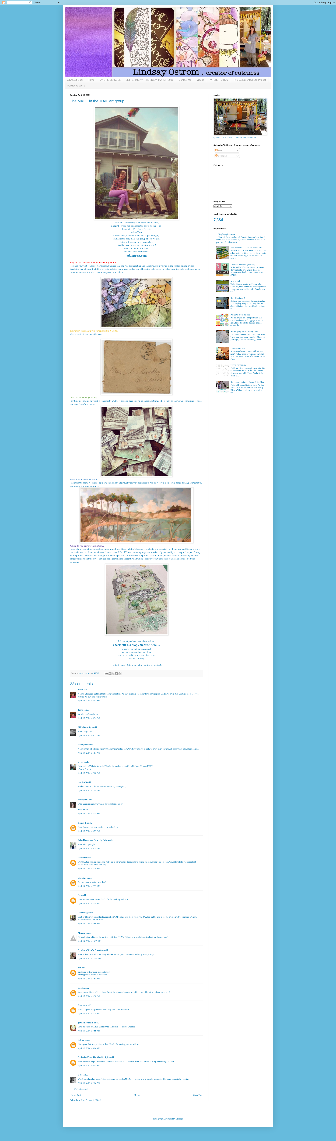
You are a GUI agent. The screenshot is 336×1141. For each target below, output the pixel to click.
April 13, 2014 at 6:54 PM (89, 718)
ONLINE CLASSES (110, 79)
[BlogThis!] (109, 673)
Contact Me (185, 79)
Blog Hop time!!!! (238, 297)
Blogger (179, 1118)
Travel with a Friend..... (240, 348)
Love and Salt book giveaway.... (243, 264)
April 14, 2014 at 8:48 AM (89, 903)
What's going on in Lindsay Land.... (245, 331)
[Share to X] (113, 673)
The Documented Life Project (249, 79)
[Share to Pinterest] (119, 673)
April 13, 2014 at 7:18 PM (89, 790)
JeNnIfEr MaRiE (85, 1022)
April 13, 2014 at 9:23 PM (89, 848)
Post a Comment (81, 1088)
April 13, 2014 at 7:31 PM (89, 813)
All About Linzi (75, 79)
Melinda (81, 932)
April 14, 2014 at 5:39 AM (89, 868)
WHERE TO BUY (218, 79)
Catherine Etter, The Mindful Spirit (94, 1057)
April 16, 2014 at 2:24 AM (89, 1013)
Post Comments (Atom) (91, 1100)
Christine (82, 877)
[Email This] (106, 673)
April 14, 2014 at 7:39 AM (89, 886)
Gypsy (81, 761)
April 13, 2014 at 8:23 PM (89, 831)
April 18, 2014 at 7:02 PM (89, 1082)
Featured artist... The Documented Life (246, 247)
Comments (222, 155)
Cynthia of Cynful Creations (91, 950)
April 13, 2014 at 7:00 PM (89, 773)
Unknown (82, 857)
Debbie (81, 1039)
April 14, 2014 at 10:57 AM (89, 941)
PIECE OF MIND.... (239, 365)
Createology (83, 912)
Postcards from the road (240, 314)
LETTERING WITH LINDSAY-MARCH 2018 (149, 79)
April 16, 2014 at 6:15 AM (89, 1065)
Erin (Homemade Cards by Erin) (92, 840)
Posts (220, 150)
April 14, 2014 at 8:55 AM (89, 923)
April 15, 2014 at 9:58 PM (89, 996)
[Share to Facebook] (116, 673)
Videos (200, 79)
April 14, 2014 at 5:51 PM (89, 978)
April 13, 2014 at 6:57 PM (89, 735)
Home (91, 79)
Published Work (76, 85)
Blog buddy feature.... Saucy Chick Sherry (248, 381)
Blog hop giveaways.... (227, 234)
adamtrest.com (137, 255)
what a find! (235, 281)
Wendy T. (82, 822)
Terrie (80, 689)
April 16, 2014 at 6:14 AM (89, 1048)
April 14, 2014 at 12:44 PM (89, 958)
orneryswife (83, 799)
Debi (80, 1074)
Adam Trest (136, 232)
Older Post (197, 1094)
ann (79, 967)
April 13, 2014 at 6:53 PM (89, 700)
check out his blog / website (131, 644)
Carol (80, 987)
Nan (80, 895)
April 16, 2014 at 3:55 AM (89, 1030)
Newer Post (76, 1094)
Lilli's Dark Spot (85, 727)
